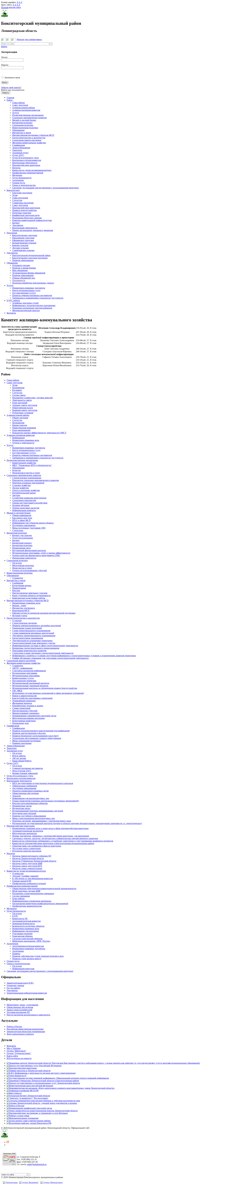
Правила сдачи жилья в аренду (26, 958)
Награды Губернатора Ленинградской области (34, 861)
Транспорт (17, 150)
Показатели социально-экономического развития (35, 480)
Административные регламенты (27, 768)
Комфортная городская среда (26, 215)
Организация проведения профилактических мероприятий (40, 903)
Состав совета (19, 395)
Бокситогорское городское (24, 235)
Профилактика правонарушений (27, 173)
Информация (18, 438)
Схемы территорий (21, 708)
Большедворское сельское (24, 243)
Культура (16, 470)
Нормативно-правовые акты (25, 440)
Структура (17, 200)
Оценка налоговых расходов (25, 508)
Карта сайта (12, 1056)
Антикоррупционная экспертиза (27, 831)
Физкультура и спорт (22, 568)
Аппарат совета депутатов (24, 405)
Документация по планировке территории (32, 640)
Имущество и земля (21, 132)
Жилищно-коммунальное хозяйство (29, 142)
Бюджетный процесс (22, 543)
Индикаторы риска (21, 808)
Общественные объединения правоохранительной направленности (44, 888)
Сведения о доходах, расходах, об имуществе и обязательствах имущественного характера (55, 838)
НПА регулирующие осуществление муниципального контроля (42, 783)
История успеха (19, 615)
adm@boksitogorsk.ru (37, 1164)
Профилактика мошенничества (27, 906)
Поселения (12, 233)
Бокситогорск (13, 190)
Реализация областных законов (27, 218)
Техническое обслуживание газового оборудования (36, 738)
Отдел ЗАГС (18, 155)
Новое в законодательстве (24, 695)
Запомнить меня (12, 77)
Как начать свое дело (22, 518)
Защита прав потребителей (19, 1010)
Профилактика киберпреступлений (29, 883)
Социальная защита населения (26, 140)
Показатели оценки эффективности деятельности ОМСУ (39, 433)
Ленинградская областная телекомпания (26, 1031)
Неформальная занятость (24, 510)
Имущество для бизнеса (23, 608)
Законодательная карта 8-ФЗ (20, 983)
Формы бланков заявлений (25, 773)
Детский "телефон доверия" (25, 876)
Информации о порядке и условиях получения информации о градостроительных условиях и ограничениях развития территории (74, 655)
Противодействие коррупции (26, 165)
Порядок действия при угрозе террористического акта (38, 956)
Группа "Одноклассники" (19, 1053)
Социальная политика (22, 125)
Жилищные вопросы (22, 703)
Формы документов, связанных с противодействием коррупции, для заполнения (50, 836)
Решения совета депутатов (24, 410)
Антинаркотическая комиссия (26, 921)
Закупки (16, 495)
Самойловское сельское (23, 250)
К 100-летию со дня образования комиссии (32, 878)
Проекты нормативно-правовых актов (30, 791)
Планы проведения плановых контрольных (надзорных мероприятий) (45, 801)
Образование (18, 130)
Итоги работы (19, 756)
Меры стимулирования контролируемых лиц (33, 818)
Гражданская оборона (22, 936)
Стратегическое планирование (26, 478)
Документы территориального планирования (33, 635)
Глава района (18, 102)
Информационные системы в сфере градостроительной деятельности (45, 645)
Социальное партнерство (24, 500)
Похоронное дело (20, 723)
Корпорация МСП (20, 610)
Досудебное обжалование (24, 788)
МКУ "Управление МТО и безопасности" (32, 465)
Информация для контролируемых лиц (30, 798)
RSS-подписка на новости (19, 1058)
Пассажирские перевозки (24, 680)
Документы (17, 225)
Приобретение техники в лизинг (27, 705)
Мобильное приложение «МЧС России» (31, 941)
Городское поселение (22, 193)
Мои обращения (20, 270)
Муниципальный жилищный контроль (30, 683)
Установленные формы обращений (28, 273)
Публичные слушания (22, 413)
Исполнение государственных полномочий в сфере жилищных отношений (48, 693)
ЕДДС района (13, 300)
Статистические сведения (24, 623)
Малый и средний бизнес (24, 120)
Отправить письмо (21, 265)
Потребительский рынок (24, 493)
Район (9, 100)
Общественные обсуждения (25, 793)
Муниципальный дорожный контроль (30, 685)
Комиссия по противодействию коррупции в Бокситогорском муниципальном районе (53, 843)
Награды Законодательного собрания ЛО (31, 856)
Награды (16, 168)
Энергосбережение (21, 147)
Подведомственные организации (28, 115)
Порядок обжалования (22, 260)
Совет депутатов (20, 105)
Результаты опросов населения (26, 851)
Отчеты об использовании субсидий (29, 570)
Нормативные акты (21, 548)
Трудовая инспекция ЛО (18, 1012)
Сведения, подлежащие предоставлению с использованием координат (45, 188)
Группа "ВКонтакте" (16, 1051)
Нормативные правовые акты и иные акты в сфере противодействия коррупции (50, 828)
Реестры (16, 590)
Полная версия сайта (11, 7)
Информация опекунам (23, 968)
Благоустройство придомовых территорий (32, 698)
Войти (4, 46)
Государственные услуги (24, 293)
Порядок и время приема (24, 268)
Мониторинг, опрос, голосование (22, 1005)
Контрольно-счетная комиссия (26, 160)
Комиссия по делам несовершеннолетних (32, 170)
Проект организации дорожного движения (32, 230)
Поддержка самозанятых (24, 525)
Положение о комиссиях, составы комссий (32, 397)
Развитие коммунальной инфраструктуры (32, 220)
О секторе (17, 620)
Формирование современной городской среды (34, 716)
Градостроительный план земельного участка (33, 643)
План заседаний (19, 402)
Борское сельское (20, 245)
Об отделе (17, 563)
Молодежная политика (23, 565)
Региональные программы (24, 673)
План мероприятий (21, 430)
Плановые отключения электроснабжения (32, 308)
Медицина (17, 175)
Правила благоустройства (24, 210)
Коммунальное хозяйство (24, 463)
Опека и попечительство (24, 185)
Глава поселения (20, 198)
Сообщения (17, 583)
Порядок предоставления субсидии (29, 733)
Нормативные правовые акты (26, 603)
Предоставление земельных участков (29, 593)
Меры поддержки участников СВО (29, 528)
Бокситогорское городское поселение (30, 258)
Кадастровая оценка (21, 585)
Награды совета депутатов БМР (27, 863)
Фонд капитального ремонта (20, 1034)
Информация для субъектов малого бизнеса (33, 523)
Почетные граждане (21, 213)
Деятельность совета (22, 400)
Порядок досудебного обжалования (29, 816)
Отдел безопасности (21, 178)
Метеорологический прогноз (26, 310)
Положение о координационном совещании (33, 893)
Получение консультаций (24, 813)
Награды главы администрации (27, 868)
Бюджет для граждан (22, 535)
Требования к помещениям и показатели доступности (37, 298)
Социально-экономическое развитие (29, 117)
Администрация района (23, 107)
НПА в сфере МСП (21, 520)
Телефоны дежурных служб (25, 303)
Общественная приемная (24, 428)
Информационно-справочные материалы (31, 901)
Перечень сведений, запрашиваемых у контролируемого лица (41, 821)
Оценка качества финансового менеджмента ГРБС (36, 555)
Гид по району (13, 988)
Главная (10, 97)
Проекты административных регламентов (32, 295)
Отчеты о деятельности (23, 443)
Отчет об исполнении (22, 538)
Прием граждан (19, 425)
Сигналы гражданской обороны (27, 938)
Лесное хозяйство (20, 488)
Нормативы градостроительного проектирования (35, 648)
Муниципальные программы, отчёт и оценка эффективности (41, 553)
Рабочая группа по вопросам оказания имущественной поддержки (43, 613)
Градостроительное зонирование (27, 638)
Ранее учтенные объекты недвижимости (31, 595)
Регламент (17, 390)
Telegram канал (12, 1182)
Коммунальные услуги (23, 678)
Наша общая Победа (21, 761)
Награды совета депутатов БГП (27, 866)
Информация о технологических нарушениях (33, 305)
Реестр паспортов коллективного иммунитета (28, 1015)
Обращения (12, 263)
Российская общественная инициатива (25, 1029)
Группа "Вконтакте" (30, 1182)
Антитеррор (18, 180)
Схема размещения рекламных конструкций (33, 633)
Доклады (16, 796)
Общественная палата (22, 408)
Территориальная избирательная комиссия (27, 993)
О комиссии (18, 873)
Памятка (16, 953)
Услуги (15, 112)
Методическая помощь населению (28, 718)
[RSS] (8, 1142)
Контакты (11, 313)
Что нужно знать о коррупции (26, 848)
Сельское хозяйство (21, 485)
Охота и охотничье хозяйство (26, 490)
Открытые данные (15, 985)
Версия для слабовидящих (29, 39)
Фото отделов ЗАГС (21, 771)
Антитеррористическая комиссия (28, 946)
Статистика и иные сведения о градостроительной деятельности (42, 653)
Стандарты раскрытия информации (29, 670)
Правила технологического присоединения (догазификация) (41, 731)
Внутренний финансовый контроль (29, 550)
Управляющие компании (24, 700)
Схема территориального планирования (31, 630)
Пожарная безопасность (23, 923)
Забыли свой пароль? (11, 87)
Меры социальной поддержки (26, 741)
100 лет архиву (19, 758)
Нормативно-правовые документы (28, 288)
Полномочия (18, 387)
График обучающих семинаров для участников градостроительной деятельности (50, 658)
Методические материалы (24, 833)
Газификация (18, 145)
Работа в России (14, 1026)
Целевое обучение (20, 505)
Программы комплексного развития (29, 650)
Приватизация (19, 588)
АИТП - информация (22, 668)
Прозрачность (18, 280)
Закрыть (5, 93)
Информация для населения (25, 931)
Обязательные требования (24, 786)
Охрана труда (18, 183)
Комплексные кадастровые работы (28, 598)
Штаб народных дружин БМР (26, 891)
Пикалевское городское (23, 238)
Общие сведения (20, 418)
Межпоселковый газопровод (25, 713)
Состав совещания (21, 896)
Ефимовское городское (23, 240)
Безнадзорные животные (24, 721)
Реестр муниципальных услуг (26, 290)
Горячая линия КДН (21, 881)
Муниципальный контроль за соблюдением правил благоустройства (44, 688)
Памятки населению (22, 743)
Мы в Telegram (14, 1048)
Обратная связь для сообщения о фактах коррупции (36, 846)
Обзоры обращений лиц (23, 278)
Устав (15, 195)
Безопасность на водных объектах (28, 926)
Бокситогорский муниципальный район (31, 255)
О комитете (17, 578)
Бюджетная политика (22, 122)
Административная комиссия (26, 110)
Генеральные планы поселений (27, 628)
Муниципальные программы (26, 675)
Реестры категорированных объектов (30, 803)
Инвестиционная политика (25, 127)
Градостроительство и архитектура (28, 137)
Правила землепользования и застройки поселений (36, 625)
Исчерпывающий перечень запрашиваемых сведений (37, 811)
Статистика (17, 530)
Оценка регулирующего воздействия (29, 503)
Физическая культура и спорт (26, 473)
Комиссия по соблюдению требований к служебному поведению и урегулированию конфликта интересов (62, 841)
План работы (18, 898)
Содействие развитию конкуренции (29, 498)
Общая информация (21, 515)
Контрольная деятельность (24, 163)
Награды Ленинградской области (28, 858)
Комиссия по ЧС (20, 918)
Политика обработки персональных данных (33, 283)
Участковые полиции (22, 933)
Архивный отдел (20, 152)
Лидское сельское (20, 248)
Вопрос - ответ (19, 605)
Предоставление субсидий (24, 710)
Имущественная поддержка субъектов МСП (33, 135)
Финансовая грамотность (24, 558)
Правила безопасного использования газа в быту (35, 736)
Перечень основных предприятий (28, 483)
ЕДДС (15, 916)
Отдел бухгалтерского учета (25, 158)
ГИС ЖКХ (17, 690)
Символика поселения (22, 203)
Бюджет (16, 223)
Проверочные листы (22, 806)
